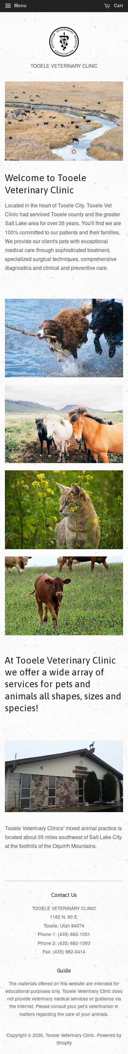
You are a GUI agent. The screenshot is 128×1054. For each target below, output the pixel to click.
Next (109, 121)
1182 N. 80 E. (64, 916)
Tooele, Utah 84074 (64, 925)
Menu (20, 5)
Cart (118, 5)
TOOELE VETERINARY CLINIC (64, 908)
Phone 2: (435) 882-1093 (64, 943)
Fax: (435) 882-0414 (64, 951)
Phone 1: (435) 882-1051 (64, 934)
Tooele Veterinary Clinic (70, 1035)
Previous (18, 121)
